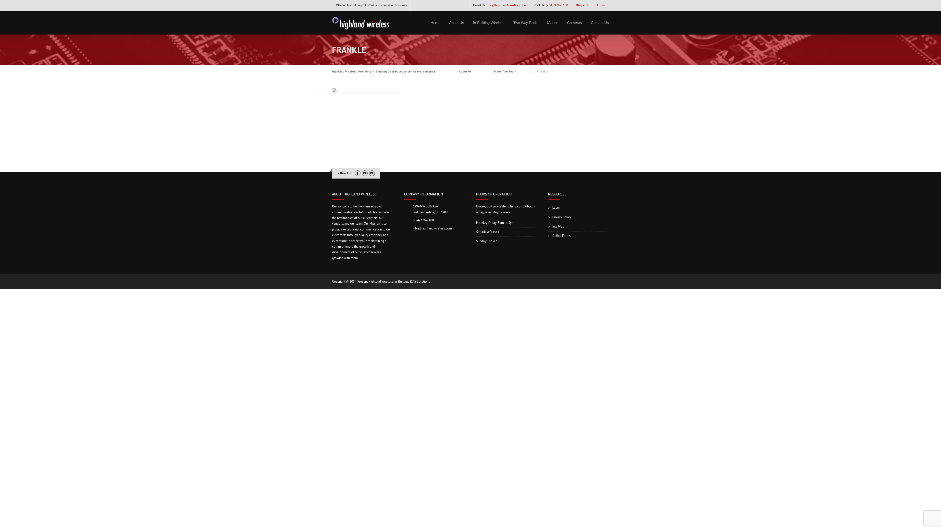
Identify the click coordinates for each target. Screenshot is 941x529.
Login (556, 207)
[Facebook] (357, 173)
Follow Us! (344, 173)
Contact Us (600, 23)
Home (435, 23)
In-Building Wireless (489, 23)
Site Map (558, 226)
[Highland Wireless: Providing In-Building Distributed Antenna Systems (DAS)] (361, 23)
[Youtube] (365, 173)
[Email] (372, 173)
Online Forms (561, 236)
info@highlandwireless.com (432, 228)
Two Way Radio (525, 23)
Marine (552, 23)
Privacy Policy (561, 217)
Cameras (574, 23)
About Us (456, 23)
